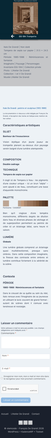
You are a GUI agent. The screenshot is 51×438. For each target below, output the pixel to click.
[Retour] (12, 36)
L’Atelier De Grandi (20, 414)
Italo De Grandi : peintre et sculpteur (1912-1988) (24, 108)
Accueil (4, 414)
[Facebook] (21, 423)
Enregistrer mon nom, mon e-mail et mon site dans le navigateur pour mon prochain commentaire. (26, 377)
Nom (5, 355)
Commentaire (8, 333)
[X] (25, 423)
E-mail (6, 368)
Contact (35, 414)
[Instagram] (30, 423)
